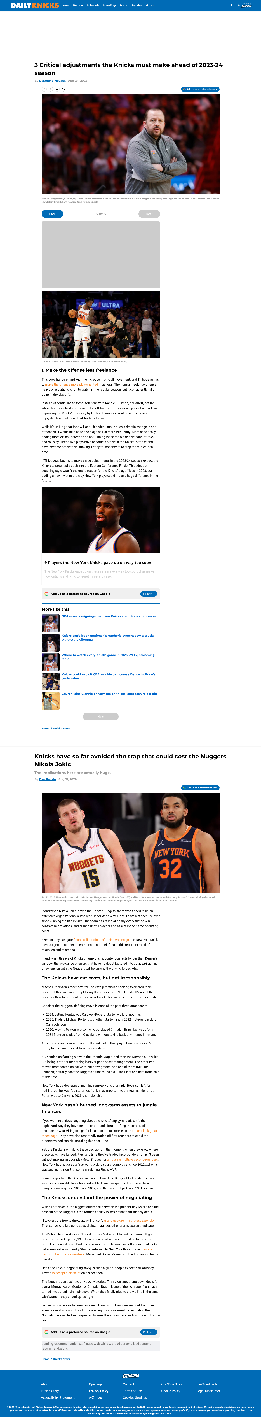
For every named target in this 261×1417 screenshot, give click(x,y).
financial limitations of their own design (101, 940)
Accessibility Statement (58, 1397)
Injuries (137, 5)
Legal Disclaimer (208, 1391)
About (45, 1384)
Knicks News (61, 728)
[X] (238, 5)
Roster (124, 5)
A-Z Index (96, 1397)
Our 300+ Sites (171, 1384)
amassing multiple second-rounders (132, 1159)
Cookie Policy (170, 1391)
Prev (52, 214)
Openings (95, 1384)
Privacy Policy (99, 1391)
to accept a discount (66, 1273)
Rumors (78, 5)
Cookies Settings (135, 1397)
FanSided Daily (207, 1384)
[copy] (63, 89)
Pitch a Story (50, 1391)
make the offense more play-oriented (71, 384)
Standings (109, 5)
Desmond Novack (52, 80)
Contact (128, 1384)
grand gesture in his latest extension (130, 1220)
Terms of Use (132, 1391)
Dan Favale (47, 779)
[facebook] (231, 5)
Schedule (93, 5)
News (66, 5)
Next (149, 214)
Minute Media (22, 1407)
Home (46, 728)
